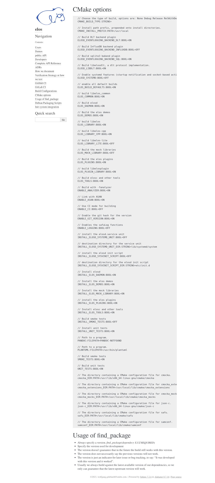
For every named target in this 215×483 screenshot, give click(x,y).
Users (38, 47)
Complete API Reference (48, 63)
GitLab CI (40, 87)
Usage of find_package (46, 99)
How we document (44, 71)
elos (38, 29)
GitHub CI (40, 83)
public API (40, 55)
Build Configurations (46, 91)
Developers (41, 59)
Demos (38, 51)
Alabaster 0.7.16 (162, 476)
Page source (176, 476)
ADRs (38, 67)
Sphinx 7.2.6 (146, 476)
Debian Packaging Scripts (48, 103)
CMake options (43, 95)
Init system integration (47, 107)
